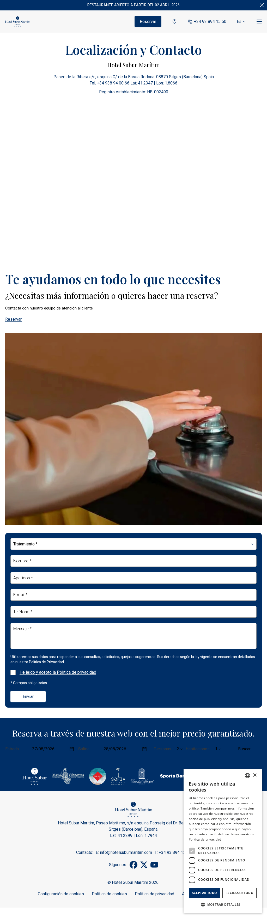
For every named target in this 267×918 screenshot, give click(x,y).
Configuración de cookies (61, 893)
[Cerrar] (261, 5)
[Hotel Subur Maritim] (17, 21)
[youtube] (154, 867)
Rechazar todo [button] (239, 893)
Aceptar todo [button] (204, 893)
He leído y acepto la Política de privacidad (58, 672)
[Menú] (259, 21)
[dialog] (223, 841)
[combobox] (247, 775)
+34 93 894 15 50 (210, 21)
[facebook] (133, 867)
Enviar (28, 696)
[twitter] (144, 867)
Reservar (148, 21)
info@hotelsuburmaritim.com (126, 852)
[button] (223, 904)
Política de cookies (109, 893)
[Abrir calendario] (72, 749)
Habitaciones (198, 748)
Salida (83, 748)
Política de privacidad (154, 893)
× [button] (255, 775)
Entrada (12, 748)
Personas (162, 748)
